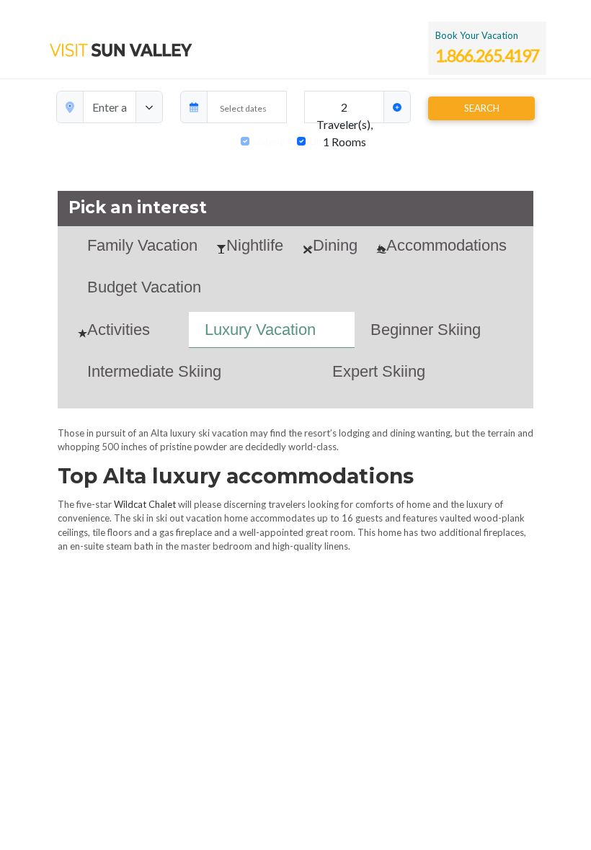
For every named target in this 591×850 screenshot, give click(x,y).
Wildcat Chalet (145, 504)
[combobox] (109, 107)
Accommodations (446, 245)
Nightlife (254, 245)
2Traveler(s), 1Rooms (344, 111)
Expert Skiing (378, 371)
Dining (335, 245)
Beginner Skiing (425, 330)
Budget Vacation (144, 287)
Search (481, 108)
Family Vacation (142, 245)
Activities (118, 330)
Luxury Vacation (260, 330)
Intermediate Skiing (154, 371)
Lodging (269, 141)
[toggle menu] (149, 107)
